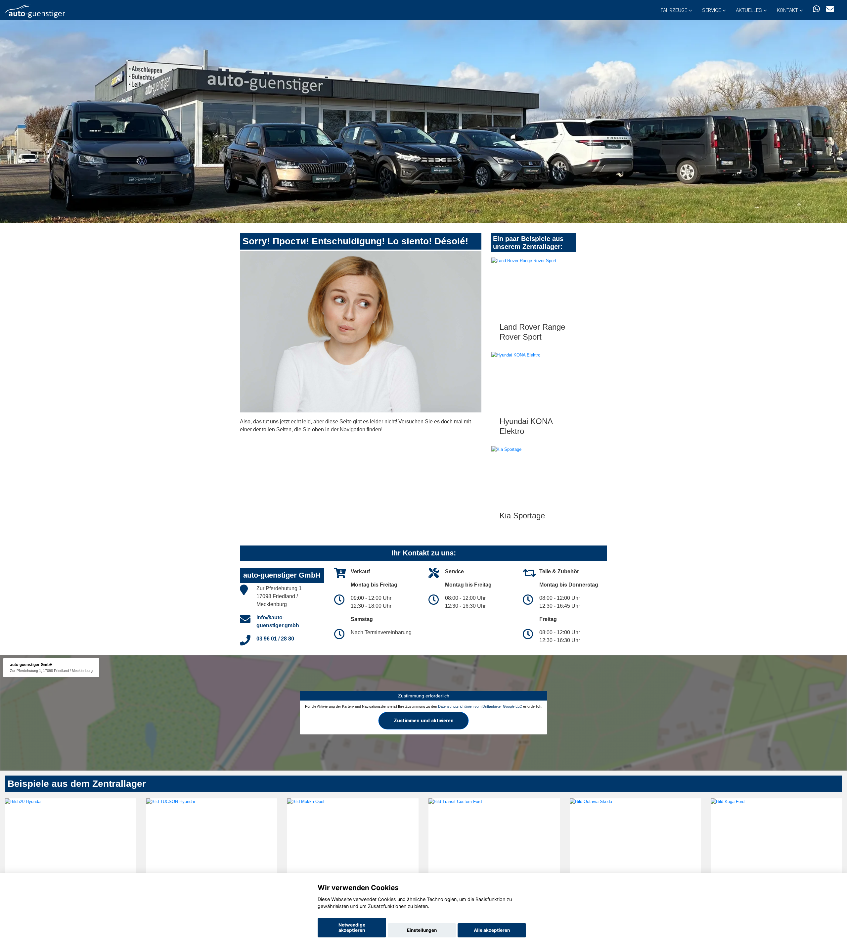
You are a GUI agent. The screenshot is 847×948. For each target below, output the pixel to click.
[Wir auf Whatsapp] (816, 9)
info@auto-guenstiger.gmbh (277, 621)
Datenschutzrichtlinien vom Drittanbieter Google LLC (480, 706)
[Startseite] (35, 10)
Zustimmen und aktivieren (424, 720)
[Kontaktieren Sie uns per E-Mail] (830, 9)
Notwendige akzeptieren (351, 927)
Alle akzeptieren (492, 930)
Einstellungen (422, 930)
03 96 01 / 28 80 (275, 638)
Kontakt (787, 10)
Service (711, 10)
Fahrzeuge (674, 10)
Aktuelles (749, 10)
